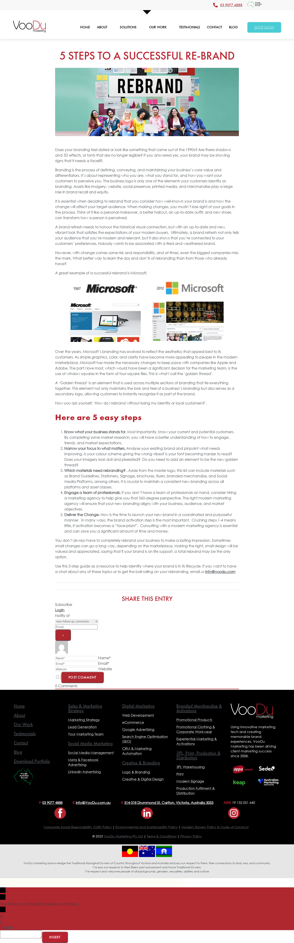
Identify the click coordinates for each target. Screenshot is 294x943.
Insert (55, 937)
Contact (21, 743)
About (19, 715)
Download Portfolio (32, 761)
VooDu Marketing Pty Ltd (123, 836)
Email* (103, 663)
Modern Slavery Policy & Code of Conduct (215, 827)
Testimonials (25, 734)
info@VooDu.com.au (93, 802)
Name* (104, 657)
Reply (8, 927)
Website (105, 668)
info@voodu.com (220, 571)
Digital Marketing (138, 706)
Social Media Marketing (90, 743)
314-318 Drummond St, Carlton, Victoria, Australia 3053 (168, 802)
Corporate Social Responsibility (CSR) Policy (78, 827)
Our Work (23, 724)
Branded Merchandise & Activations (199, 708)
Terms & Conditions (161, 836)
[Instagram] (234, 813)
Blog (18, 752)
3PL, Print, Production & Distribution (198, 755)
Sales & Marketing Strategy (85, 708)
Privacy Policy (191, 836)
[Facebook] (60, 813)
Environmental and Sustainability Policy (147, 827)
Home (19, 706)
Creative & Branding (141, 763)
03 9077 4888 (52, 802)
